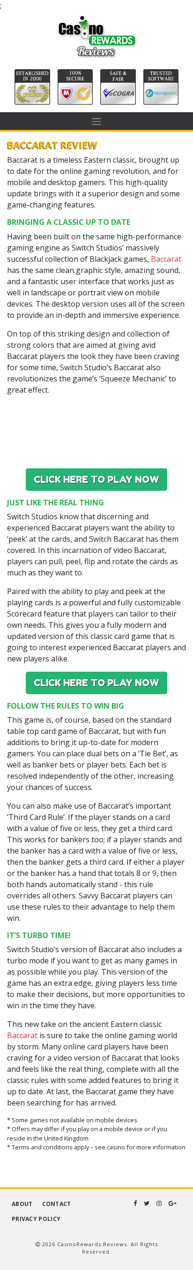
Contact (56, 1204)
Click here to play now (96, 479)
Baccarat (166, 259)
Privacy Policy (36, 1219)
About (22, 1204)
